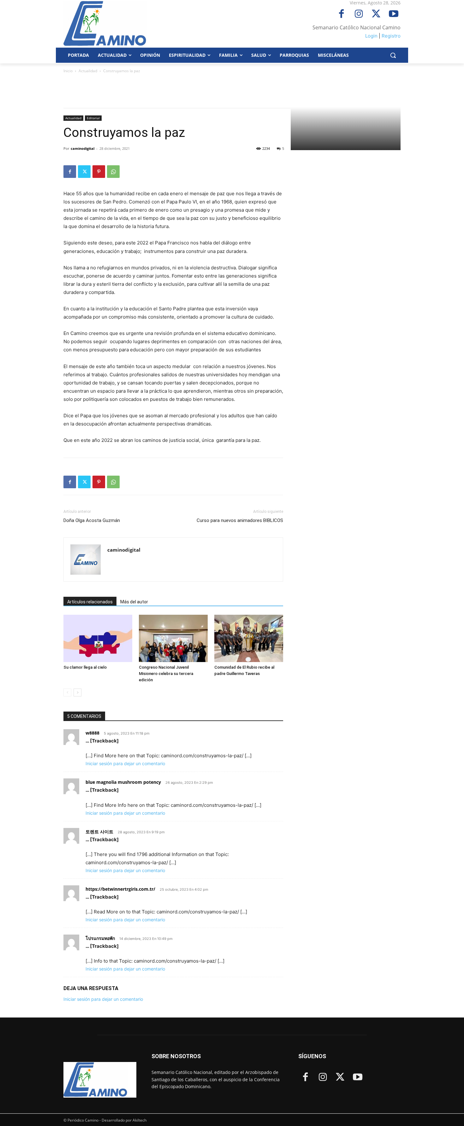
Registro (391, 36)
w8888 (92, 733)
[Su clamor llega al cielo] (97, 638)
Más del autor (134, 601)
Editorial (93, 118)
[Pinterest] (98, 171)
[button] (393, 55)
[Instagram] (359, 14)
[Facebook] (341, 14)
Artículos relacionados (90, 601)
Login (371, 36)
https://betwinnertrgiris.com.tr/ (120, 889)
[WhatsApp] (113, 171)
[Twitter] (376, 14)
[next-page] (77, 692)
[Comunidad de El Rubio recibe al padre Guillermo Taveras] (248, 638)
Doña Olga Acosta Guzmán (91, 520)
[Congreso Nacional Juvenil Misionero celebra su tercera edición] (173, 638)
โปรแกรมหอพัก (100, 938)
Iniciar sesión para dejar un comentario (125, 763)
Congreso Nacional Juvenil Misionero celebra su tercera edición (166, 673)
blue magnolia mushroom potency (123, 782)
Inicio (68, 70)
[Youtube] (393, 14)
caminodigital (82, 148)
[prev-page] (67, 692)
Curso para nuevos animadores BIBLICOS (240, 520)
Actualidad (88, 70)
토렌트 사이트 (99, 832)
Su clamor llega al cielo (85, 667)
